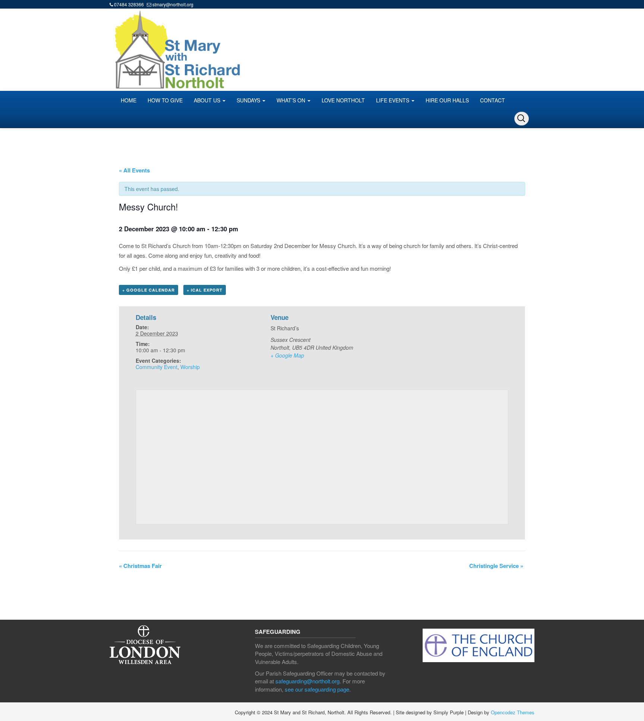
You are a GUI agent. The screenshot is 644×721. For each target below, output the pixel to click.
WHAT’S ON (292, 100)
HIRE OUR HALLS (447, 100)
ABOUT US (208, 100)
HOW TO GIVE (165, 100)
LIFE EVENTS (393, 100)
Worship (190, 367)
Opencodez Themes (512, 712)
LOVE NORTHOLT (343, 100)
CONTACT (492, 100)
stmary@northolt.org (172, 4)
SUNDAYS (249, 100)
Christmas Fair (140, 566)
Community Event (156, 367)
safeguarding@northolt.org (307, 681)
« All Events (134, 170)
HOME (128, 100)
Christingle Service (496, 566)
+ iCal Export (204, 290)
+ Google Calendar (148, 290)
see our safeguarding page (317, 689)
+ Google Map (287, 355)
